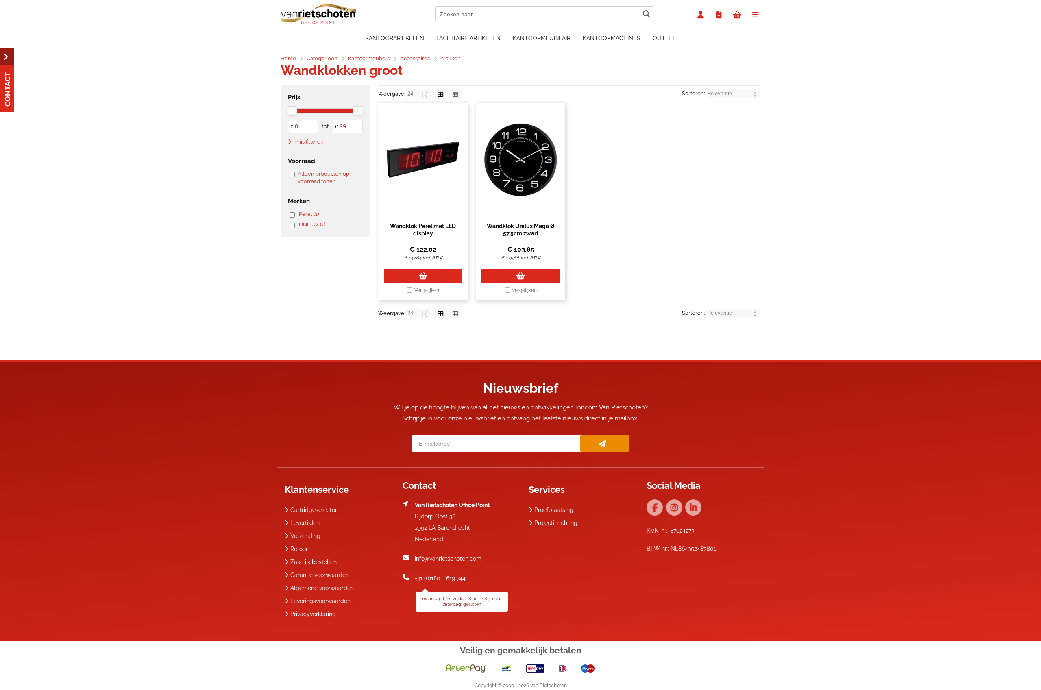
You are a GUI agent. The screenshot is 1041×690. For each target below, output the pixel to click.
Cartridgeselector (313, 510)
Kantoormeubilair (542, 38)
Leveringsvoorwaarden (320, 601)
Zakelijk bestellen (313, 562)
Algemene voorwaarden (322, 588)
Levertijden (305, 523)
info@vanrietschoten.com (448, 558)
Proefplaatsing (553, 510)
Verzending (305, 536)
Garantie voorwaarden (319, 575)
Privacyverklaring (313, 614)
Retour (299, 549)
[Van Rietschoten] (318, 22)
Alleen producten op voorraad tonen (323, 177)
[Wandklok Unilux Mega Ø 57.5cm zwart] (520, 160)
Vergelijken (426, 290)
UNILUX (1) (312, 225)
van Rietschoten (548, 685)
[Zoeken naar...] (646, 14)
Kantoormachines (611, 38)
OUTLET (664, 38)
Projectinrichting (555, 523)
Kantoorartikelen (394, 38)
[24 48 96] (419, 94)
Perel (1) (309, 214)
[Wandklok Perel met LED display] (423, 160)
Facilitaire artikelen (468, 38)
